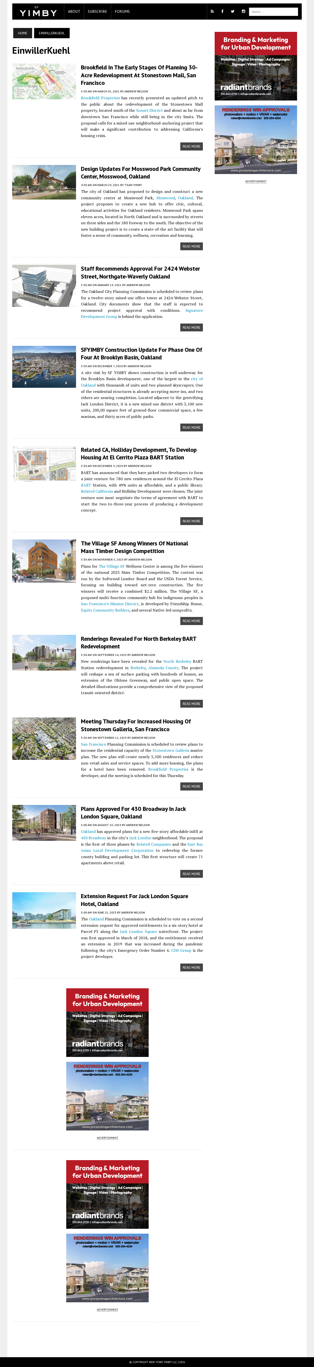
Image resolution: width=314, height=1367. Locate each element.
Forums (122, 11)
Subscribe (97, 11)
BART (86, 485)
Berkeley (138, 667)
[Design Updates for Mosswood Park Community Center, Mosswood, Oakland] (44, 196)
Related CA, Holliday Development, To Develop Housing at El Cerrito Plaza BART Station (139, 453)
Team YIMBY (133, 185)
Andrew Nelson (136, 91)
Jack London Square (138, 931)
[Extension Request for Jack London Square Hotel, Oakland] (44, 925)
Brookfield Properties (100, 97)
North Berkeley (177, 661)
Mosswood (165, 198)
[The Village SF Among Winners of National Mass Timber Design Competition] (44, 579)
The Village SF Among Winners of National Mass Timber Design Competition (134, 547)
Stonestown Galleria (171, 750)
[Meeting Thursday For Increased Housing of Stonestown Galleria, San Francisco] (44, 756)
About (74, 11)
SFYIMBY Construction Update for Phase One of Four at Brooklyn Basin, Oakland (141, 353)
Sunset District (149, 110)
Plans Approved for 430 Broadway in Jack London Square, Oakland (133, 812)
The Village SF (112, 566)
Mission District (124, 603)
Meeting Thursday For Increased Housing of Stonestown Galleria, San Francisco (136, 725)
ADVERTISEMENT (107, 1138)
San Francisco (93, 744)
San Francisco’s (95, 603)
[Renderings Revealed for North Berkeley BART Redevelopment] (44, 667)
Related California (97, 491)
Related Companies (153, 844)
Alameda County (163, 667)
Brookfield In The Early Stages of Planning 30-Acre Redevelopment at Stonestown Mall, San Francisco (139, 74)
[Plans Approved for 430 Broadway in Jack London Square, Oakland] (44, 837)
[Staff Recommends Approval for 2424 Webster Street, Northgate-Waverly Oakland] (44, 303)
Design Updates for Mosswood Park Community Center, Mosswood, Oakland (140, 172)
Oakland (185, 198)
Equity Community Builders (105, 610)
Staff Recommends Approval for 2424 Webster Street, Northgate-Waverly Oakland (140, 272)
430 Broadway (93, 837)
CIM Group (181, 950)
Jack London (140, 837)
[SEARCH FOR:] (273, 11)
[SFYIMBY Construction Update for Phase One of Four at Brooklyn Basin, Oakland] (44, 384)
